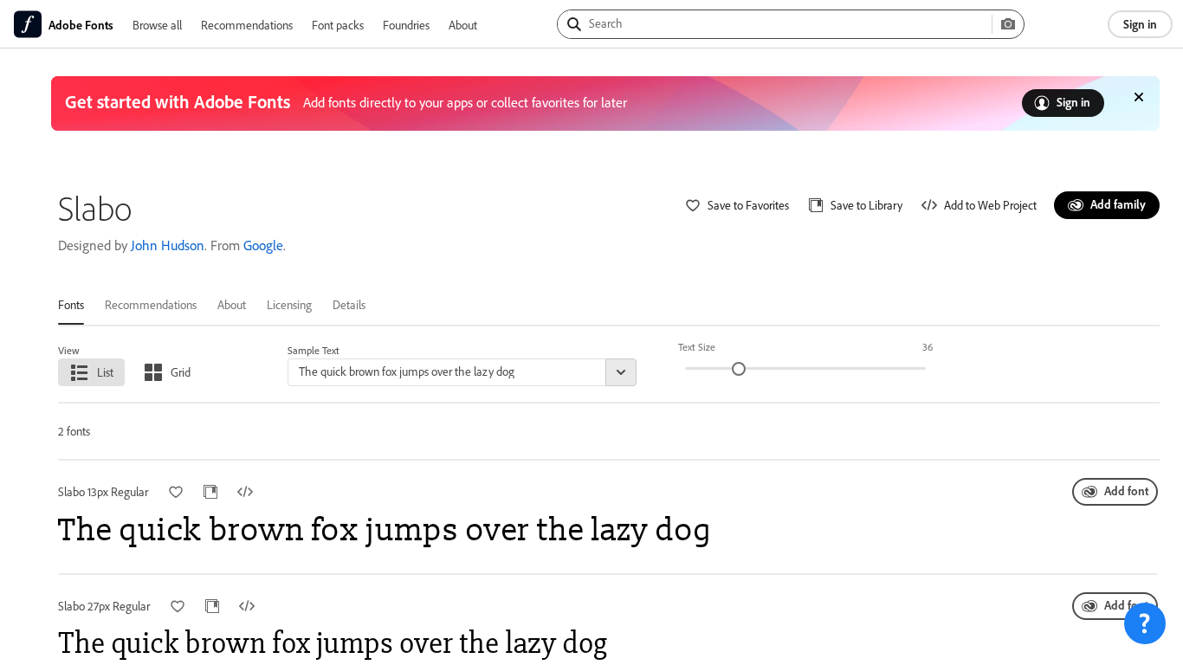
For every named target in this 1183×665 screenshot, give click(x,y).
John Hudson (167, 245)
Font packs (338, 24)
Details (349, 304)
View (69, 350)
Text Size (696, 346)
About (463, 24)
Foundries (406, 24)
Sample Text (313, 350)
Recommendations (247, 24)
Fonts (71, 304)
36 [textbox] (927, 346)
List (105, 372)
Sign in (1140, 23)
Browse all (157, 24)
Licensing (289, 304)
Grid (181, 372)
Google (263, 245)
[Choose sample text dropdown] (621, 372)
